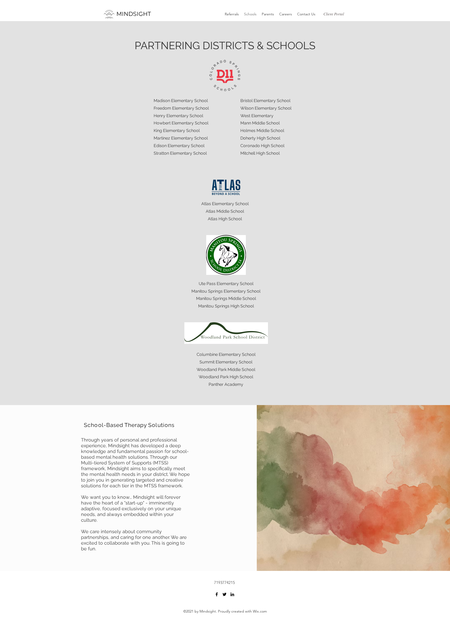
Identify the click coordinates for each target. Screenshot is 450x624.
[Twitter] (224, 594)
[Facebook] (216, 594)
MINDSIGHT (133, 13)
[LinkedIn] (232, 594)
